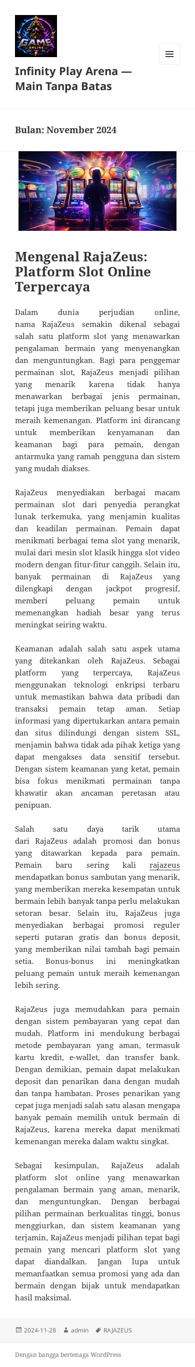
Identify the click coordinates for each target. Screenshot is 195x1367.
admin (79, 1330)
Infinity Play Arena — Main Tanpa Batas (73, 78)
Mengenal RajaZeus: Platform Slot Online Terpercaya (83, 271)
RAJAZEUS (118, 1330)
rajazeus (165, 865)
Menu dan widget (170, 64)
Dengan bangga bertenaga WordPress (68, 1354)
